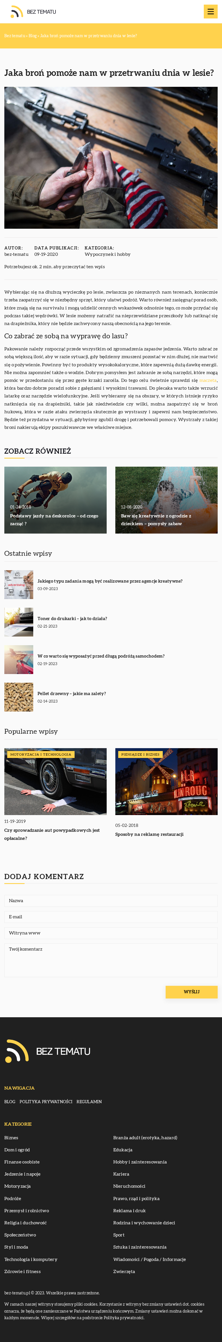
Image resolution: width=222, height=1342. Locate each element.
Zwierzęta (124, 1271)
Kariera (121, 1174)
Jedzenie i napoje (22, 1174)
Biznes (11, 1137)
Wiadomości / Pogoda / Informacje (149, 1259)
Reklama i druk (129, 1210)
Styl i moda (16, 1247)
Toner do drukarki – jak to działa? (72, 619)
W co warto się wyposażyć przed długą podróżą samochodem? (101, 656)
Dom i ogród (17, 1150)
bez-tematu (16, 254)
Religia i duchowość (25, 1223)
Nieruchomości (129, 1186)
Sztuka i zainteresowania (140, 1247)
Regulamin (89, 1102)
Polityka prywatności (46, 1102)
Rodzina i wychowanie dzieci (144, 1223)
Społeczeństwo (20, 1235)
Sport (119, 1235)
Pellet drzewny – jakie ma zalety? (72, 694)
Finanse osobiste (22, 1162)
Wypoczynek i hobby (108, 254)
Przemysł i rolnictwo (26, 1210)
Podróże (12, 1198)
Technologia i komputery (31, 1259)
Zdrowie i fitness (22, 1271)
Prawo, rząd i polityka (136, 1198)
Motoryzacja (17, 1186)
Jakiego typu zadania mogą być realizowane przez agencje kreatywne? (110, 581)
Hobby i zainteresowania (140, 1162)
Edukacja (122, 1150)
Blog (9, 1102)
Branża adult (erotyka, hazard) (145, 1137)
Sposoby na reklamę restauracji (149, 834)
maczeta (208, 380)
